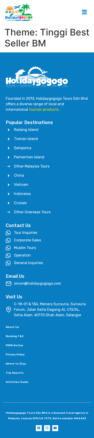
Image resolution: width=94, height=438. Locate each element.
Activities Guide (17, 382)
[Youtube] (55, 428)
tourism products (44, 109)
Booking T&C (15, 336)
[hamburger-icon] (84, 12)
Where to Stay (16, 363)
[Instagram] (47, 428)
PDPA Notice (14, 345)
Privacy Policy (15, 354)
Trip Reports (15, 372)
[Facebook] (39, 428)
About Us (12, 327)
